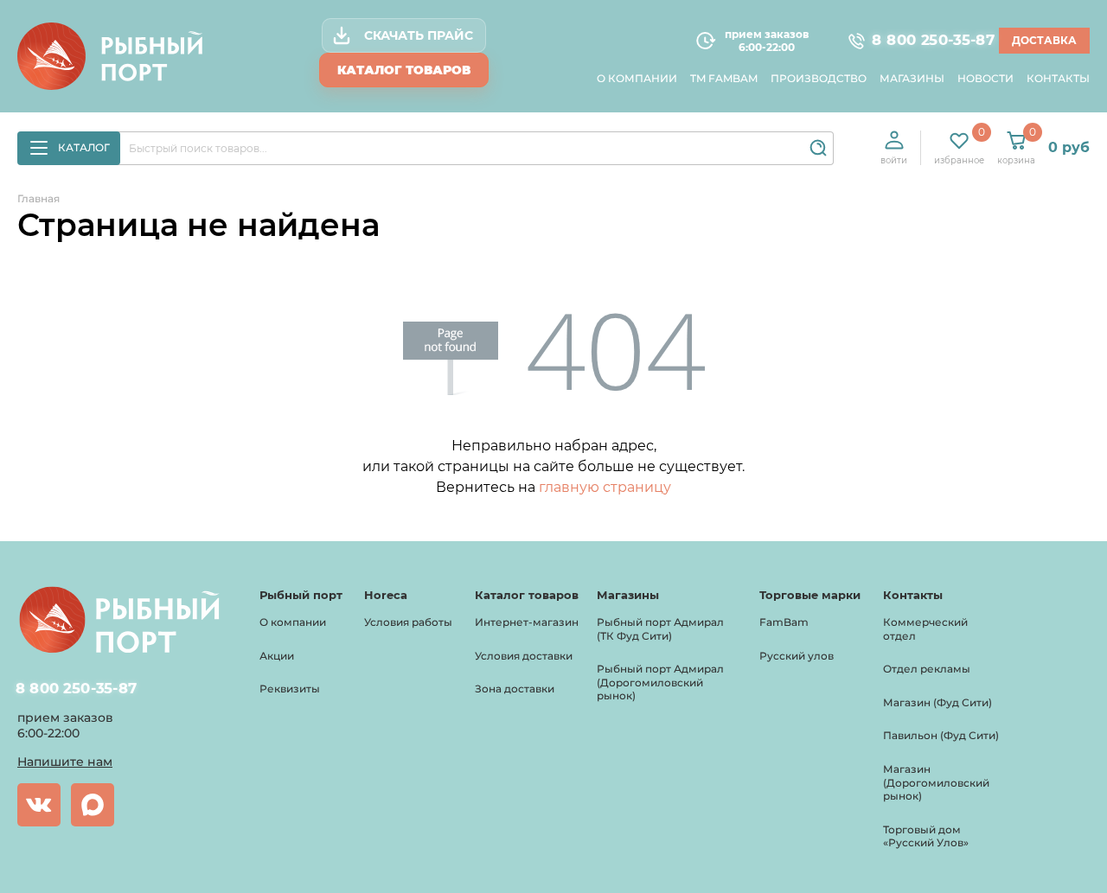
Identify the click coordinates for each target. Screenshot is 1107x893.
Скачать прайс (418, 35)
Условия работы (408, 622)
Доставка (1044, 40)
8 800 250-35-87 (926, 41)
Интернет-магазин (527, 622)
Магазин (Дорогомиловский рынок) (936, 782)
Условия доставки (524, 655)
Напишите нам (64, 761)
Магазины (912, 78)
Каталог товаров (403, 70)
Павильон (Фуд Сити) (941, 735)
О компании (637, 78)
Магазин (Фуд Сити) (937, 702)
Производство (819, 78)
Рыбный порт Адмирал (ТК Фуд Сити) (660, 629)
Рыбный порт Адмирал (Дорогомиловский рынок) (660, 682)
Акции (276, 655)
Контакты (1058, 78)
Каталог (84, 147)
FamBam (784, 622)
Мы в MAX (92, 804)
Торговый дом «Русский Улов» (926, 836)
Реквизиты (289, 688)
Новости (985, 78)
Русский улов (796, 655)
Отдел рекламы (926, 668)
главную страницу (605, 487)
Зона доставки (514, 688)
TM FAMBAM (724, 78)
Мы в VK (39, 804)
